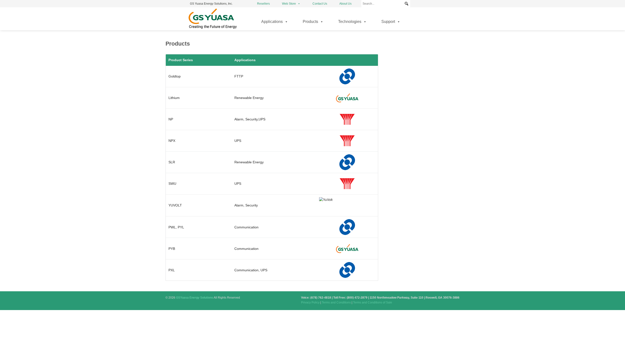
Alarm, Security (246, 119)
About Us (345, 3)
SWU (172, 183)
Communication (246, 227)
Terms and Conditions (336, 302)
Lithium (174, 98)
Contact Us (319, 3)
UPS (262, 119)
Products (310, 22)
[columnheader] (347, 60)
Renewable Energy (249, 98)
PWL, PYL (176, 227)
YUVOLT (175, 205)
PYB (171, 249)
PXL (171, 270)
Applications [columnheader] (245, 60)
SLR (171, 162)
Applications (272, 22)
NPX (171, 141)
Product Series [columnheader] (180, 60)
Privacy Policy (310, 302)
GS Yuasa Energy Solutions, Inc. (211, 3)
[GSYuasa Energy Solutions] (212, 28)
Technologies (349, 22)
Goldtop (174, 76)
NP (170, 119)
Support (388, 22)
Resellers (263, 3)
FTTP (238, 76)
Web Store (289, 3)
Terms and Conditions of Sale (372, 302)
